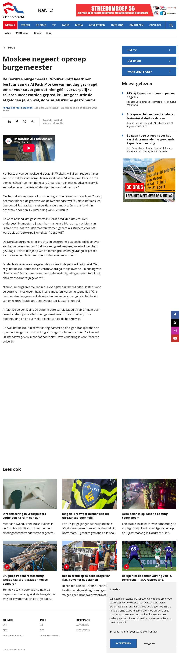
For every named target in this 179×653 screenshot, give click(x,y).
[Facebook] (175, 315)
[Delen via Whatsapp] (33, 122)
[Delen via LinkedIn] (9, 122)
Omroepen (136, 25)
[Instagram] (175, 330)
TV (54, 25)
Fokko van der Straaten (18, 107)
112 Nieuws (22, 33)
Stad (48, 33)
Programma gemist (13, 635)
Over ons (117, 25)
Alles (8, 33)
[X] (175, 323)
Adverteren (97, 25)
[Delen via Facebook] (16, 122)
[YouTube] (175, 338)
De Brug (41, 25)
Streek (25, 25)
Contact (155, 25)
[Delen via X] (24, 122)
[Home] (17, 10)
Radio (65, 25)
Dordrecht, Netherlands (54, 10)
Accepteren (123, 643)
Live (4, 624)
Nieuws (10, 25)
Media (79, 25)
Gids (5, 630)
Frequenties (83, 630)
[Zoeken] (171, 25)
